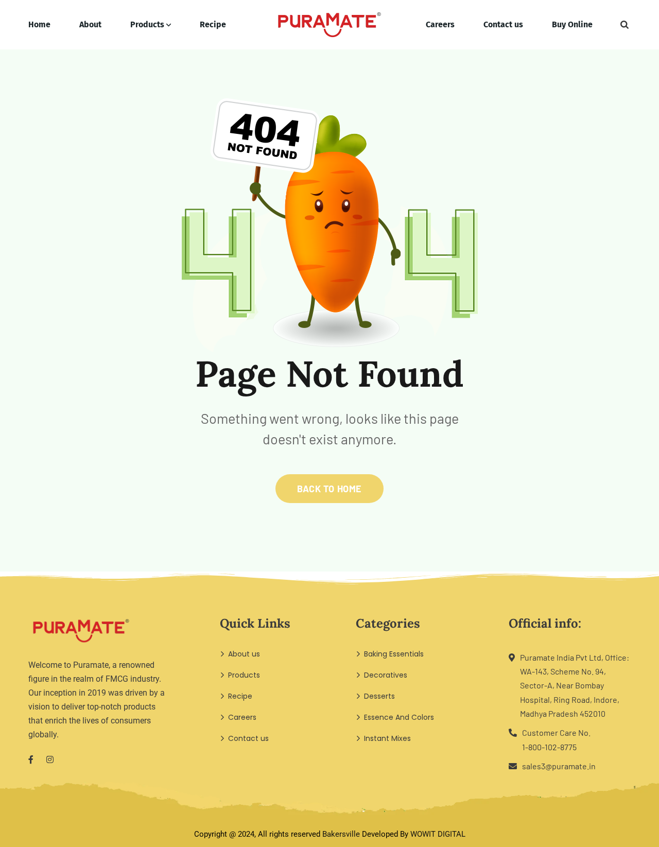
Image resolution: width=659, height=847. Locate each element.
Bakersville (341, 834)
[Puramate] (329, 24)
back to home (329, 488)
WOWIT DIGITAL (437, 834)
